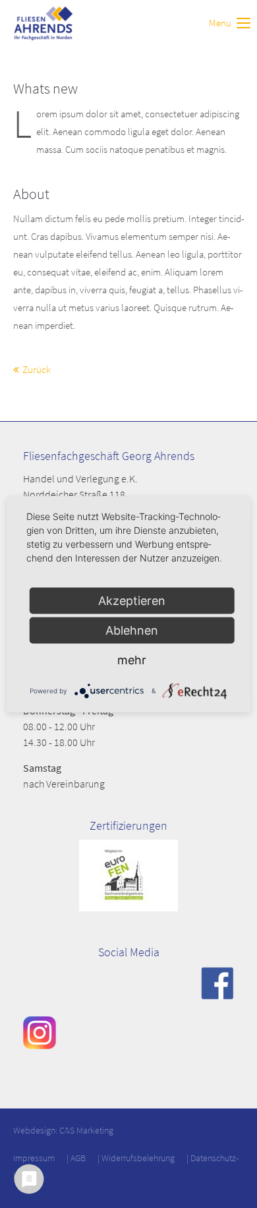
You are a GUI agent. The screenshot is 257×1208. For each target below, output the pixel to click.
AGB (78, 1158)
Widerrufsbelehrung (138, 1158)
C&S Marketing (86, 1130)
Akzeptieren (131, 600)
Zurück (36, 369)
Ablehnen (131, 630)
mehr (131, 659)
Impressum (34, 1158)
